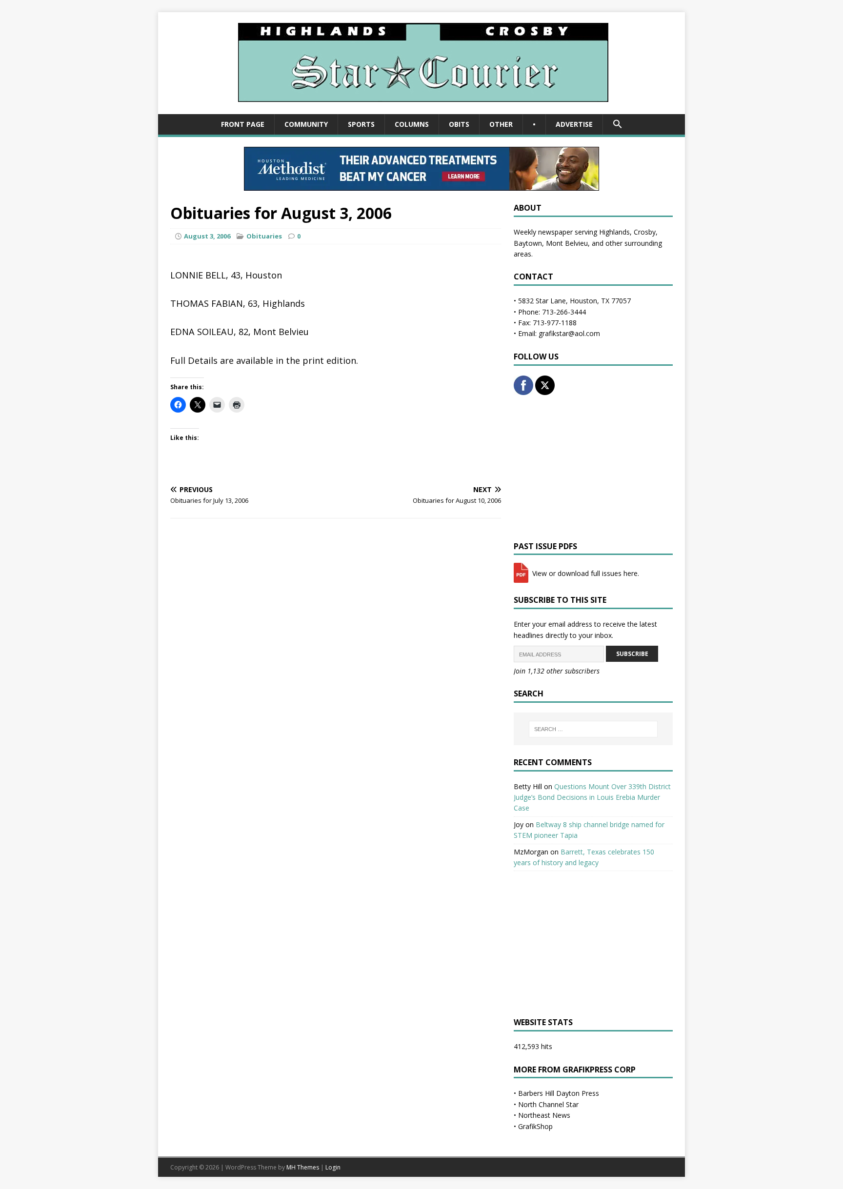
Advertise (574, 124)
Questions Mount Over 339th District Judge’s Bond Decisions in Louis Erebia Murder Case (592, 797)
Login (333, 1167)
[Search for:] (593, 729)
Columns (412, 124)
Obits (459, 124)
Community (306, 124)
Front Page (242, 124)
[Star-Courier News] (421, 108)
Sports (361, 124)
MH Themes (302, 1167)
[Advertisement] (593, 468)
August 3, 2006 (207, 236)
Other (501, 124)
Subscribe (632, 654)
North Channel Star (548, 1104)
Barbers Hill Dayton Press (558, 1093)
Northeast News (544, 1115)
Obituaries (264, 236)
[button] (617, 124)
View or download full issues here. (584, 573)
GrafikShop (535, 1126)
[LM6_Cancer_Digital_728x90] (421, 185)
